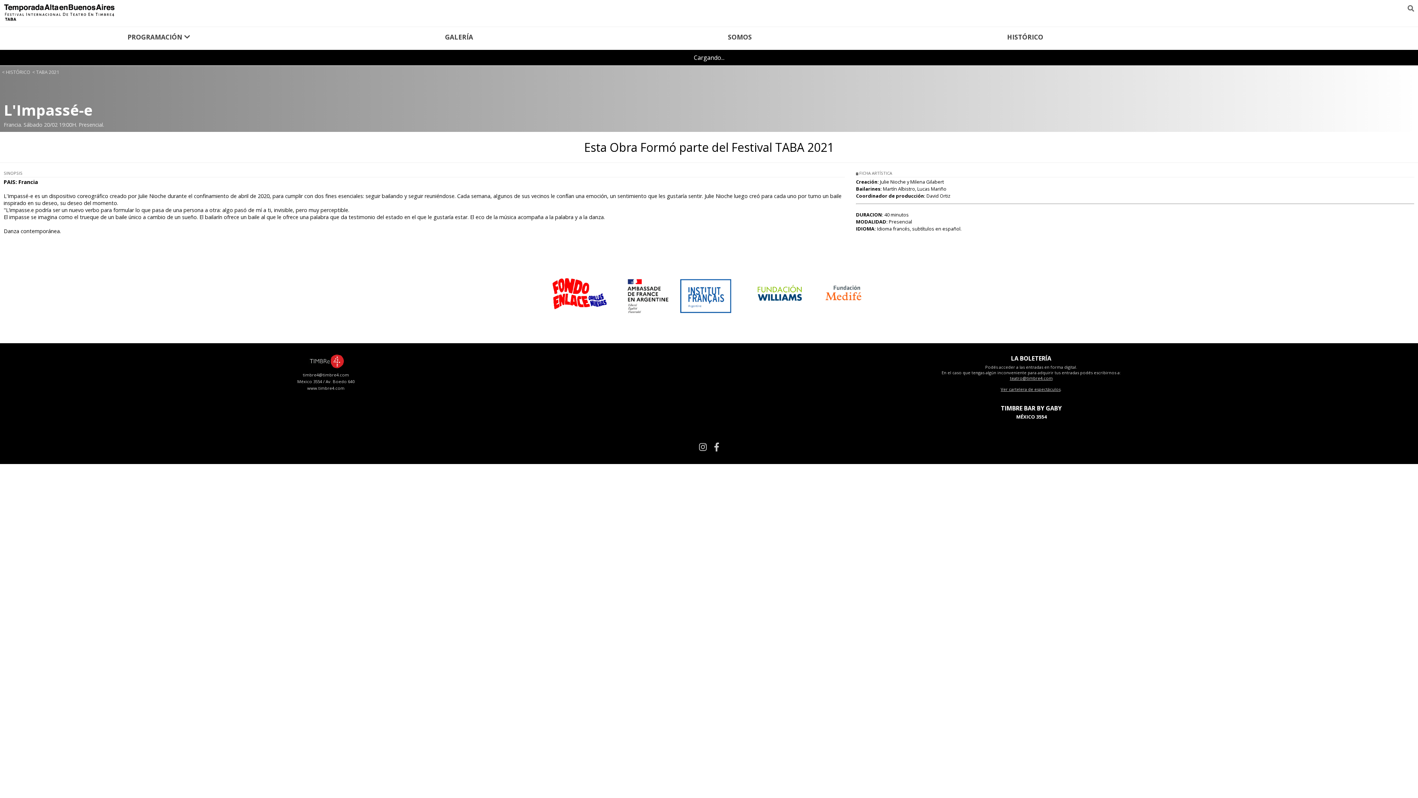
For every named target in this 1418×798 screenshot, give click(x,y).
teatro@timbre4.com (1031, 378)
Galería (459, 37)
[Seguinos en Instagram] (703, 447)
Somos (740, 37)
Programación (155, 37)
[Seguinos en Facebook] (716, 447)
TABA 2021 (47, 72)
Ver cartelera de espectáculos (1031, 389)
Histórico (1025, 37)
